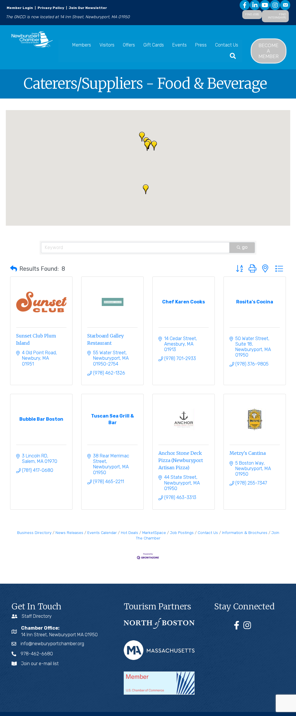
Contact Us (226, 45)
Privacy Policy (51, 8)
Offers (129, 45)
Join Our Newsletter (87, 8)
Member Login (20, 8)
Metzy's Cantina (248, 453)
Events (179, 45)
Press (201, 45)
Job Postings (182, 532)
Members (81, 45)
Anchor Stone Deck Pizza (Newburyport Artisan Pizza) (180, 460)
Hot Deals (129, 532)
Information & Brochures (244, 532)
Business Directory (34, 532)
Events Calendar (102, 532)
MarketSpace (154, 532)
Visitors (106, 45)
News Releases (69, 532)
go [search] (244, 247)
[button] (147, 146)
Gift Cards (153, 45)
